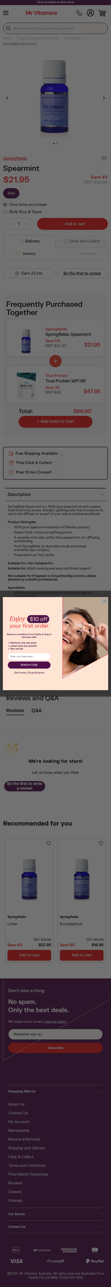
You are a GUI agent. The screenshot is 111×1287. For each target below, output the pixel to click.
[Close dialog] (104, 600)
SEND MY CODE (29, 665)
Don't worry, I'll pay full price (29, 672)
